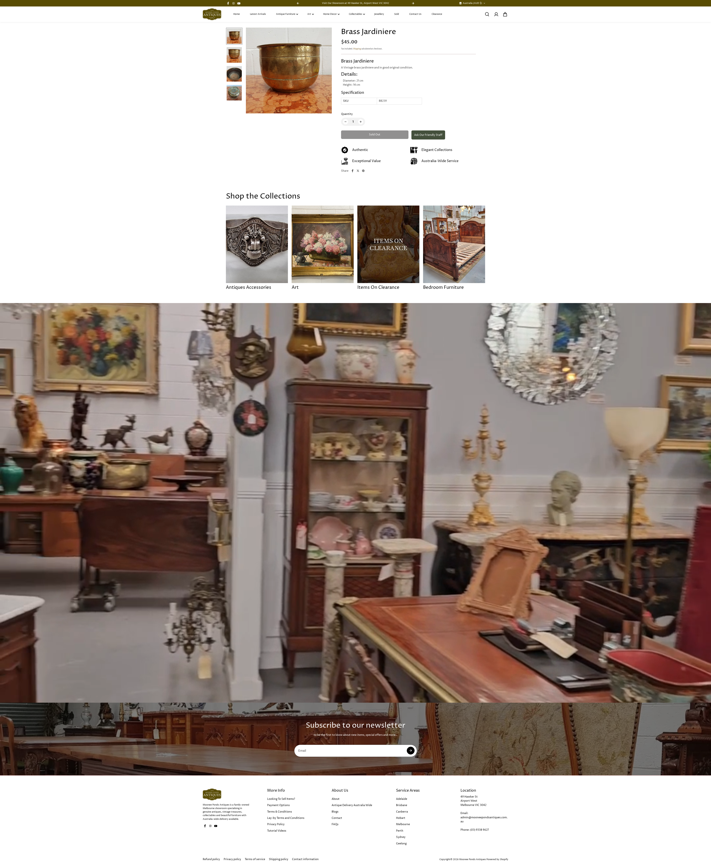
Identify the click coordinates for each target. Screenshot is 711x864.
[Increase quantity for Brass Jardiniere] (360, 121)
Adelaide (401, 799)
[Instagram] (233, 3)
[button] (505, 14)
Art (309, 14)
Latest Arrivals (258, 14)
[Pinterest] (363, 171)
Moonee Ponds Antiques (472, 859)
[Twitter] (358, 171)
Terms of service (255, 859)
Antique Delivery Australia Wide (352, 805)
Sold (396, 14)
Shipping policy (278, 859)
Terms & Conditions (279, 811)
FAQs (335, 824)
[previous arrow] (253, 71)
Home (236, 14)
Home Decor (330, 14)
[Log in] (496, 14)
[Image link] (227, 794)
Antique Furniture (285, 14)
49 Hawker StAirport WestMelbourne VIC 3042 (473, 801)
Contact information (305, 859)
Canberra (402, 811)
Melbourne (403, 824)
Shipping (357, 49)
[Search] (487, 14)
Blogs (335, 811)
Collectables (355, 14)
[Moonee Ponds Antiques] (212, 14)
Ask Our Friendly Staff (428, 135)
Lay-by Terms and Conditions (285, 818)
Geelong (401, 843)
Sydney (400, 837)
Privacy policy (232, 859)
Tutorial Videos (276, 831)
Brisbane (401, 805)
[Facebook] (228, 3)
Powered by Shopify (497, 859)
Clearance (437, 14)
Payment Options (278, 805)
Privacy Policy (276, 824)
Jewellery (379, 14)
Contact (337, 818)
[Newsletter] (411, 750)
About (336, 799)
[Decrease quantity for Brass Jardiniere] (345, 121)
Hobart (400, 818)
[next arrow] (324, 71)
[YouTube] (239, 3)
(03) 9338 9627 (479, 830)
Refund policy (211, 859)
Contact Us (415, 14)
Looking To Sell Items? (281, 799)
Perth (399, 831)
